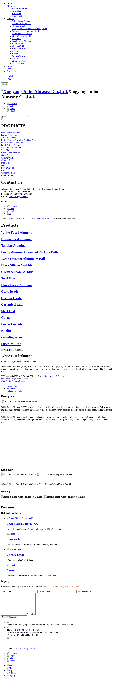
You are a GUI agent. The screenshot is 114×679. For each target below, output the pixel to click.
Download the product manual (14, 378)
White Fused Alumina (21, 21)
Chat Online (6, 381)
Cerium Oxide (18, 46)
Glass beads (13, 539)
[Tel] (9, 665)
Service (10, 69)
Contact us (11, 71)
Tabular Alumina (19, 26)
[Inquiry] (11, 675)
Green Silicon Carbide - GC (22, 523)
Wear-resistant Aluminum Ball (25, 31)
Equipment (17, 16)
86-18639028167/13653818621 (26, 630)
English (10, 76)
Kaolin (15, 58)
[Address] (11, 673)
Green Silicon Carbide (22, 36)
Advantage (17, 11)
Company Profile (19, 8)
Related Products (14, 391)
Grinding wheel (19, 61)
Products (10, 18)
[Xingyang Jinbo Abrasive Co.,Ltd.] (34, 91)
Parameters (11, 388)
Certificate (16, 13)
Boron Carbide (18, 56)
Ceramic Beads (19, 48)
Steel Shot (16, 38)
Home (9, 3)
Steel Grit (16, 51)
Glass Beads (17, 43)
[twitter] (10, 106)
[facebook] (12, 103)
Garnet (15, 53)
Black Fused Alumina (21, 41)
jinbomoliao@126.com (18, 196)
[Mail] (10, 668)
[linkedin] (11, 111)
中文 (9, 78)
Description (12, 386)
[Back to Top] (9, 670)
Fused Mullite (18, 64)
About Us (11, 6)
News (9, 66)
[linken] (9, 213)
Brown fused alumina (21, 23)
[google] (11, 108)
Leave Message (18, 381)
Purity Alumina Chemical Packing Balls (29, 28)
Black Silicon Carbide (22, 33)
